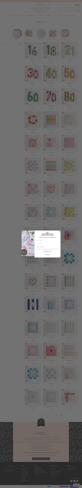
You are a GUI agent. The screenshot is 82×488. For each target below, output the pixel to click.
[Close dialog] (59, 231)
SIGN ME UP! (48, 251)
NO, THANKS (47, 254)
